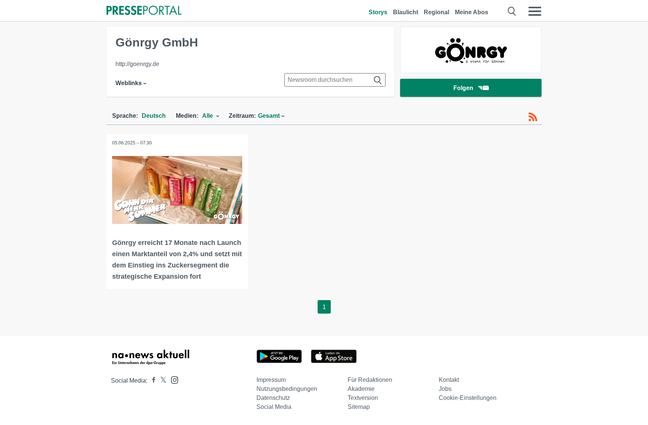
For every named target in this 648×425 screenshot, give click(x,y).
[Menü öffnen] (535, 11)
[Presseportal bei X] (161, 380)
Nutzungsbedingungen (286, 389)
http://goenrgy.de (137, 64)
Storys (378, 12)
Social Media (273, 407)
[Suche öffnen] (512, 11)
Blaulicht (405, 12)
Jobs (445, 389)
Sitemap (359, 407)
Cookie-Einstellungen (467, 398)
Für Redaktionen (370, 380)
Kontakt (449, 380)
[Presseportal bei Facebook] (151, 380)
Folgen (463, 88)
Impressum (271, 380)
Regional (436, 12)
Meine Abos (471, 12)
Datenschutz (273, 398)
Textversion (363, 398)
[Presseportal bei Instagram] (172, 379)
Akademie (361, 389)
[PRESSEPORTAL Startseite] (144, 11)
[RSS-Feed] (533, 117)
